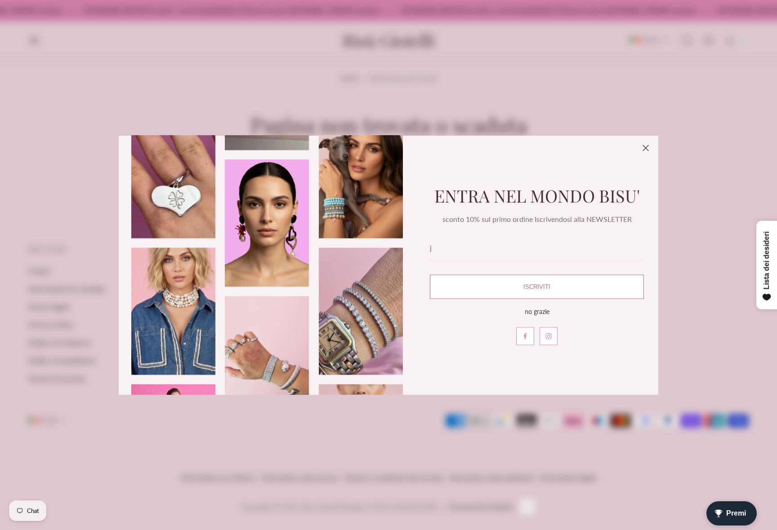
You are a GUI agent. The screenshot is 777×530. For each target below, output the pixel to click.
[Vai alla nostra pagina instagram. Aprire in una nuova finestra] (549, 336)
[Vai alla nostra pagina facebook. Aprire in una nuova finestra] (525, 336)
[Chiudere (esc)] (645, 148)
